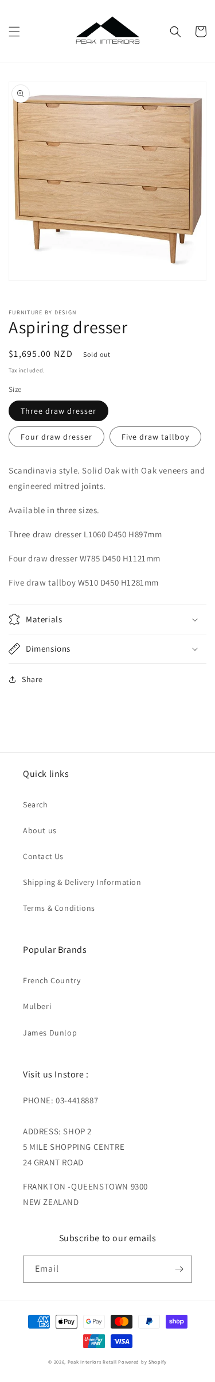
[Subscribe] (178, 1269)
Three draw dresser (58, 411)
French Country (51, 980)
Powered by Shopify (142, 1361)
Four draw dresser (56, 437)
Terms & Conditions (59, 908)
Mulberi (37, 1006)
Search (35, 804)
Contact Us (43, 856)
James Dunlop (50, 1032)
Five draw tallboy (155, 437)
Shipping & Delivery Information (82, 882)
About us (40, 830)
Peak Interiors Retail (92, 1361)
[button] (14, 31)
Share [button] (32, 679)
